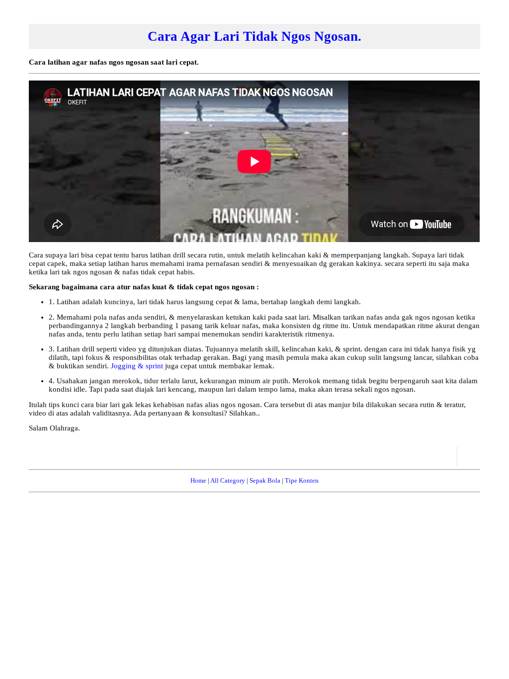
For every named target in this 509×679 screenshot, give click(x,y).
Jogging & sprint (138, 366)
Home (198, 480)
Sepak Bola (265, 480)
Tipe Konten (302, 480)
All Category (227, 480)
